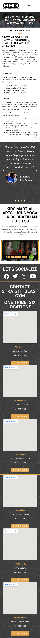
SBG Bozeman (20, 617)
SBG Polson (20, 510)
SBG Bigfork (20, 454)
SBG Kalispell (20, 347)
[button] (29, 5)
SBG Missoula (20, 564)
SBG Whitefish (20, 400)
